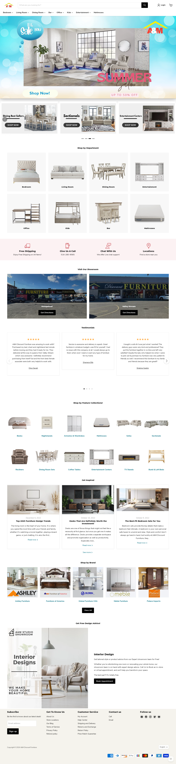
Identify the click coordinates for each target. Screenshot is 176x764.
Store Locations (52, 720)
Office (59, 12)
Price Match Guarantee (87, 734)
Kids (69, 12)
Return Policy (83, 730)
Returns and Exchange (87, 727)
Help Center (82, 720)
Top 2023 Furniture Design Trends (33, 521)
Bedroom (7, 12)
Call (110, 716)
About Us (50, 716)
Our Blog (49, 723)
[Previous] (4, 119)
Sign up (13, 731)
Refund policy (51, 734)
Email (111, 720)
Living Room (22, 12)
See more (87, 552)
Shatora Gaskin (143, 368)
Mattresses (99, 12)
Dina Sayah (33, 368)
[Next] (171, 119)
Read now (32, 539)
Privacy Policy (51, 730)
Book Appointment (104, 681)
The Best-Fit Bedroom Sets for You (142, 521)
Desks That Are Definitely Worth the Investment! (88, 522)
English (162, 747)
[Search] (144, 5)
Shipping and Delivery (86, 723)
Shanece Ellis (88, 362)
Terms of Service (53, 727)
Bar (50, 12)
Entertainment (82, 12)
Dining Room (38, 12)
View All (88, 610)
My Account (82, 716)
